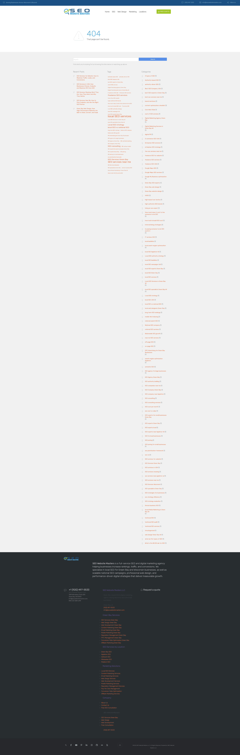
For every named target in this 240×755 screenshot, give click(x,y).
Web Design (122, 12)
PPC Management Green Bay (111, 638)
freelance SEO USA (151, 164)
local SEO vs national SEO (118, 127)
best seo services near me (153, 97)
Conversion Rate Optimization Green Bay (115, 640)
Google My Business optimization (155, 176)
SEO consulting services (152, 402)
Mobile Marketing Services (110, 683)
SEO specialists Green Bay (114, 167)
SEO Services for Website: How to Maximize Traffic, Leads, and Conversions (87, 78)
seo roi (147, 455)
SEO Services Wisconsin (113, 165)
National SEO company (126, 130)
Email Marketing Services (109, 676)
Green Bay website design (153, 191)
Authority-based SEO (113, 76)
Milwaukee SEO (106, 659)
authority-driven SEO (124, 76)
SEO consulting (114, 146)
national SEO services (152, 329)
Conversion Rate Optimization (111, 691)
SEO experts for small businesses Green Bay (118, 149)
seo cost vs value (150, 411)
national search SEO (151, 321)
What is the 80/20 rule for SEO (115, 173)
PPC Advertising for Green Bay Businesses (118, 135)
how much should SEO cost (114, 106)
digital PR (148, 134)
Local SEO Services (108, 671)
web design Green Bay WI (153, 535)
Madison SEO (105, 662)
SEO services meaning (152, 472)
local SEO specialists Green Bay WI (116, 122)
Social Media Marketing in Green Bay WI (118, 170)
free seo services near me (153, 151)
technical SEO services (152, 526)
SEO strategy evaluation (153, 501)
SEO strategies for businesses (155, 493)
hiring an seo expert (151, 208)
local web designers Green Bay (155, 308)
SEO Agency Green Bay (113, 141)
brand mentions (150, 101)
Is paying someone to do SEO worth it (154, 230)
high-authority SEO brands (114, 100)
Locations (142, 12)
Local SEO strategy (116, 125)
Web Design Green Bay (109, 622)
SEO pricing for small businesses (115, 154)
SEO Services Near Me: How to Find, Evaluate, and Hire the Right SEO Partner (87, 102)
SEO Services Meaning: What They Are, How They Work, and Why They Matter (88, 94)
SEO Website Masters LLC (143, 745)
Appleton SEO (106, 654)
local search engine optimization (155, 245)
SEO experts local (150, 427)
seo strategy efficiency (152, 497)
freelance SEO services (117, 95)
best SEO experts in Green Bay (115, 82)
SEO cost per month (126, 146)
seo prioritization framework (114, 157)
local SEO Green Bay (151, 273)
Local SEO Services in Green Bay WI (116, 119)
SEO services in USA (151, 467)
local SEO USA (149, 300)
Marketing (133, 12)
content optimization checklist (155, 105)
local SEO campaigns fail (114, 111)
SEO (113, 12)
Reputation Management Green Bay (113, 635)
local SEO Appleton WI (152, 252)
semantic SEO (149, 367)
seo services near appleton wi (154, 476)
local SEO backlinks (151, 260)
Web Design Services (108, 678)
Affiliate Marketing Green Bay (111, 643)
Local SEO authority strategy (115, 109)
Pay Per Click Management (110, 689)
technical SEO (149, 518)
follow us (233, 2)
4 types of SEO (150, 76)
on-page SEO (149, 346)
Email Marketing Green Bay (110, 630)
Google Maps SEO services (153, 172)
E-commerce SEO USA (113, 92)
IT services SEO (125, 106)
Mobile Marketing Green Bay (110, 633)
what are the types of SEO (153, 539)
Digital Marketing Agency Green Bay (117, 87)
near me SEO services (152, 338)
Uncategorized (149, 530)
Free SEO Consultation (109, 708)
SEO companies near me (152, 386)
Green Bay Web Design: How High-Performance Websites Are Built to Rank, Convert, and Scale (87, 110)
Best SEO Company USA (113, 79)
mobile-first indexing (151, 317)
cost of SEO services (112, 84)
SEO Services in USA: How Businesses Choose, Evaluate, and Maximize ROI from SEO (86, 86)
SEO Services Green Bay (118, 160)
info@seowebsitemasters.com (212, 2)
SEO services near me (119, 162)
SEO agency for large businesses (116, 138)
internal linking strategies (153, 225)
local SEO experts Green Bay (115, 114)
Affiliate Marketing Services (110, 694)
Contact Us (105, 705)
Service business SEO (152, 505)
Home (107, 12)
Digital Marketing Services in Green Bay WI (118, 90)
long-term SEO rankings (113, 130)
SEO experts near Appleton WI (154, 432)
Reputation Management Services (113, 686)
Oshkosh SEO (105, 657)
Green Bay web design (152, 187)
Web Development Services (110, 681)
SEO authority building (125, 141)
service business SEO (127, 167)
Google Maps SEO (150, 168)
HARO (147, 195)
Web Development (107, 722)
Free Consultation (107, 725)
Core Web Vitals (150, 110)
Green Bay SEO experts (113, 98)
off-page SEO (149, 342)
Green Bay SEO (106, 652)
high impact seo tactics (152, 200)
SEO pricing (123, 151)
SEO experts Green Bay (113, 151)
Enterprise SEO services (125, 92)
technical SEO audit (151, 522)
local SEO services (119, 116)
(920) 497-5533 (189, 2)
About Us (104, 703)
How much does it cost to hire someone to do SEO (120, 103)
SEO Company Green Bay (114, 143)
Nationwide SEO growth (113, 133)
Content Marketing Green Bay (111, 628)
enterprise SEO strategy (152, 147)
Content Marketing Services (110, 673)
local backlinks (149, 241)
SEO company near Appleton (154, 394)
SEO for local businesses (153, 436)
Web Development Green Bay (111, 625)
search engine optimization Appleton (154, 359)
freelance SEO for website (153, 155)
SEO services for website (153, 459)
